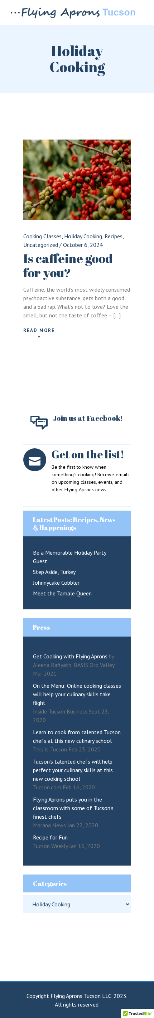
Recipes (113, 236)
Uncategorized (40, 244)
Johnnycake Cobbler (56, 582)
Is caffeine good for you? (68, 265)
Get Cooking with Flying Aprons (70, 656)
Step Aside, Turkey (54, 571)
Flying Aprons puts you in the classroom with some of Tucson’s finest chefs (73, 808)
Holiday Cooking (83, 236)
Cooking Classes (42, 236)
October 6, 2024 (83, 244)
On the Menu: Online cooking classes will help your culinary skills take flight (77, 694)
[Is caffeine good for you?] (77, 180)
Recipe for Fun (50, 837)
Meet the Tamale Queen (62, 593)
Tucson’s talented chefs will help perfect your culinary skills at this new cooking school (73, 770)
